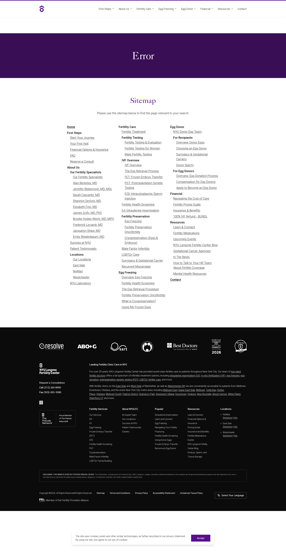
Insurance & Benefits (186, 210)
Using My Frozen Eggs (136, 307)
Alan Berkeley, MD (85, 183)
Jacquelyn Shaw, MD (86, 231)
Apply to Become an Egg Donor (196, 188)
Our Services (95, 415)
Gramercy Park (147, 394)
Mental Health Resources (189, 273)
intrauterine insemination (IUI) (185, 375)
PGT (91, 448)
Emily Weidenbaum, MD (88, 236)
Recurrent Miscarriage (136, 266)
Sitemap (101, 493)
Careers (125, 431)
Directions (227, 418)
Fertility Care (143, 8)
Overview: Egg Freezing (137, 277)
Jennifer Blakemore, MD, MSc (92, 189)
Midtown (200, 390)
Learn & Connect (184, 227)
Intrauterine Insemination (166, 415)
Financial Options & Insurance (89, 149)
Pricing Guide (194, 427)
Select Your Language (233, 495)
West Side (136, 386)
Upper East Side (186, 390)
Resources (224, 8)
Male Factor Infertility (136, 248)
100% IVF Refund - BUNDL (190, 216)
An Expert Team (129, 415)
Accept (200, 538)
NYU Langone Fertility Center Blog (195, 245)
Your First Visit (79, 143)
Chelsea (100, 394)
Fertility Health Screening (138, 204)
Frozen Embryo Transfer (166, 444)
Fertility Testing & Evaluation (143, 142)
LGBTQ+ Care (130, 254)
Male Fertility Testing (138, 154)
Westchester (81, 277)
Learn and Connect (163, 419)
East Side (79, 265)
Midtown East (170, 390)
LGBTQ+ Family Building (100, 461)
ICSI (91, 440)
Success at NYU (80, 242)
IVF (90, 419)
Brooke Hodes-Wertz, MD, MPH (93, 219)
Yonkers (192, 394)
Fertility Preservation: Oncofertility (143, 295)
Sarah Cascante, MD (86, 195)
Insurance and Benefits (198, 431)
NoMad (78, 271)
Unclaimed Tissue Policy (191, 493)
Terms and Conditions (120, 493)
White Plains (234, 394)
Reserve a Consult (82, 161)
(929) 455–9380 (52, 392)
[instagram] (41, 402)
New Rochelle (204, 394)
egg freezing (233, 375)
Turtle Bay (211, 390)
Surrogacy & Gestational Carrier (142, 260)
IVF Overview (133, 165)
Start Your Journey (82, 137)
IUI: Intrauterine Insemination (140, 210)
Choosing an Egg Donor (191, 148)
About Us (124, 8)
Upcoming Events (184, 239)
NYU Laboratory (80, 283)
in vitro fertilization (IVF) (213, 375)
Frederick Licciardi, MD (88, 225)
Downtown (180, 394)
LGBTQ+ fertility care (150, 379)
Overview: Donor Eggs (190, 142)
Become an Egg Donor (165, 448)
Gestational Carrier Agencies (192, 251)
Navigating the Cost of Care (191, 198)
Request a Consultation (52, 382)
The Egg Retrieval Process (142, 171)
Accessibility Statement (164, 493)
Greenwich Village (165, 394)
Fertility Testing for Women (142, 148)
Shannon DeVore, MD (87, 201)
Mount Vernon (219, 394)
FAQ (72, 155)
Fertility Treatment (134, 131)
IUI (90, 423)
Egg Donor (187, 8)
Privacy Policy (141, 493)
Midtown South (113, 394)
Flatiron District (130, 394)
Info (235, 418)
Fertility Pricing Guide (187, 204)
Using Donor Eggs (163, 440)
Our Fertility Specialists (88, 177)
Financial (205, 8)
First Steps (105, 8)
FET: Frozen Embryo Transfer (144, 177)
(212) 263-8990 (52, 387)
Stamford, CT (96, 398)
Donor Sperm (185, 165)
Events (191, 440)
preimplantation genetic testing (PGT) (119, 379)
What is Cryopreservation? (139, 301)
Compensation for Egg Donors (196, 182)
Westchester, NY (176, 386)
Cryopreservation (97, 452)
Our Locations (82, 259)
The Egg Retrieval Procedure (140, 289)
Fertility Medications (186, 233)
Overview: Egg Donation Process (197, 176)
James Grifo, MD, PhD (87, 213)
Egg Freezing (166, 8)
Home (71, 127)
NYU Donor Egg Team (187, 131)
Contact (242, 8)
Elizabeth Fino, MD (85, 207)
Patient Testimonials (83, 248)
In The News (181, 257)
